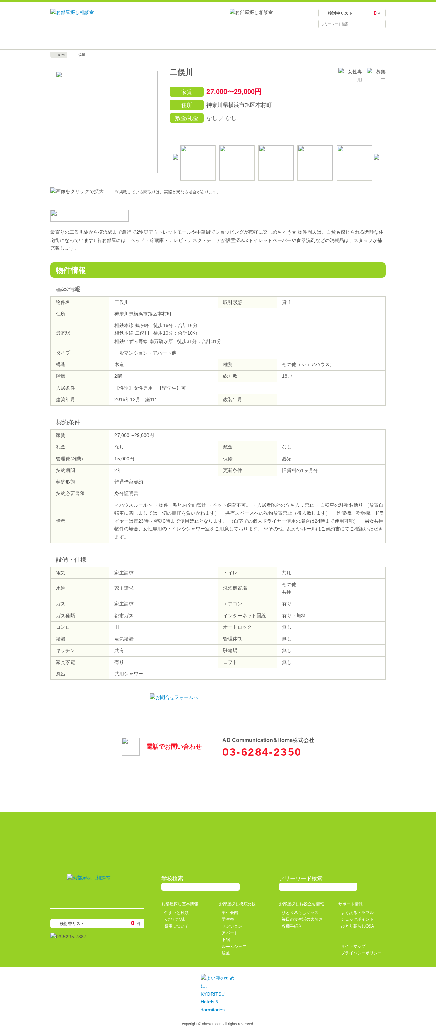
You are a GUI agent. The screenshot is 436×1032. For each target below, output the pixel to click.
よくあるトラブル (357, 912)
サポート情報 (344, 39)
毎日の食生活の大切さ (302, 919)
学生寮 (228, 919)
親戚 (226, 953)
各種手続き (292, 926)
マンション (232, 926)
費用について (176, 926)
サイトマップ (353, 946)
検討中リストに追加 (348, 132)
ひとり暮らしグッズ (300, 912)
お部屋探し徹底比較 (176, 39)
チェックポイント (357, 919)
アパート (230, 933)
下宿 (226, 939)
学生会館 (230, 912)
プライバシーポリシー (361, 953)
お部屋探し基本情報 (92, 39)
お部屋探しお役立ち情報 (260, 39)
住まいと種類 (176, 912)
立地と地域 (174, 919)
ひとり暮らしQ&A (357, 926)
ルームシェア (234, 946)
